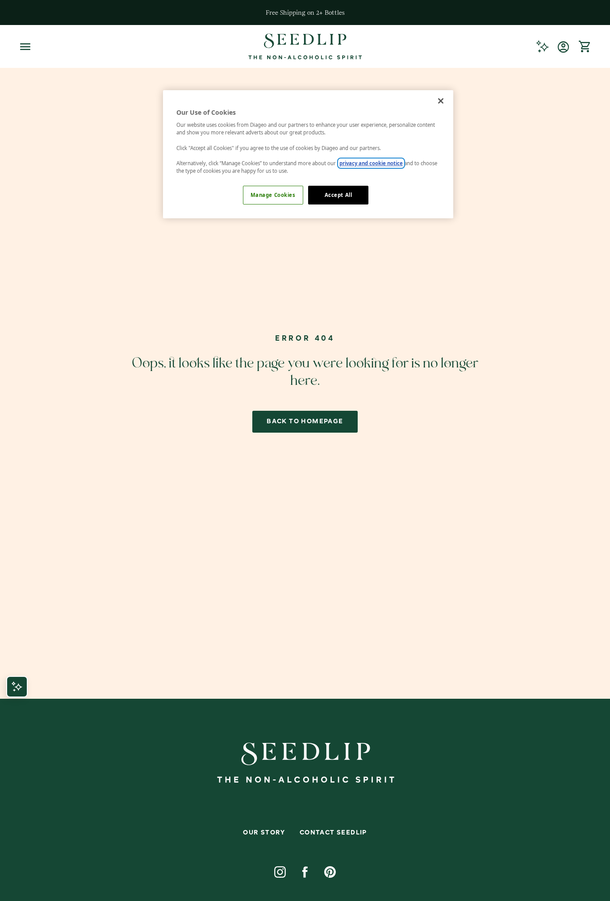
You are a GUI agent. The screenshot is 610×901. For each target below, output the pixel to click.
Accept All (338, 195)
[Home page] (305, 46)
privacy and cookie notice (371, 163)
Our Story (264, 833)
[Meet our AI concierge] (542, 46)
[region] (308, 154)
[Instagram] (280, 872)
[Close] (441, 101)
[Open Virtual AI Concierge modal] (17, 686)
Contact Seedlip (333, 833)
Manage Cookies (273, 195)
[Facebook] (305, 872)
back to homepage (305, 421)
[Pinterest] (330, 872)
